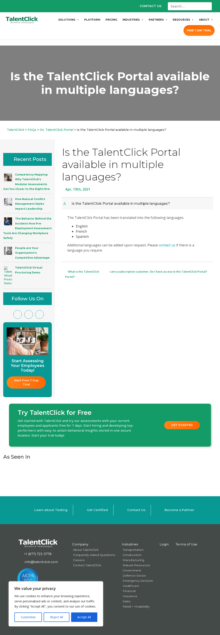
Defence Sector (134, 575)
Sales (126, 601)
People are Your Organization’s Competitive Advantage (32, 252)
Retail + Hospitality (136, 606)
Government (132, 570)
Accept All (84, 617)
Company (80, 544)
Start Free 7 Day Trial (27, 382)
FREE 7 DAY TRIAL (199, 30)
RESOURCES (181, 19)
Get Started (182, 425)
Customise (28, 617)
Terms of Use (186, 544)
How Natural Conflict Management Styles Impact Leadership (30, 203)
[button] (138, 203)
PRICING (111, 19)
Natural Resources (136, 565)
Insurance (130, 596)
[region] (56, 603)
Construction (132, 555)
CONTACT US (150, 6)
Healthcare (131, 586)
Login (164, 544)
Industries (130, 544)
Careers (78, 560)
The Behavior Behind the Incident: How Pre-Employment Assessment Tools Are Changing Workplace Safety (27, 228)
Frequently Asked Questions (94, 555)
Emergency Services (138, 580)
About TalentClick (86, 549)
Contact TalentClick (87, 565)
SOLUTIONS (66, 19)
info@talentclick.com (41, 562)
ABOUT (204, 19)
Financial (129, 591)
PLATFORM (92, 19)
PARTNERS (156, 19)
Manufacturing (133, 560)
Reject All (56, 617)
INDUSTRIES (131, 19)
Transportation (133, 549)
